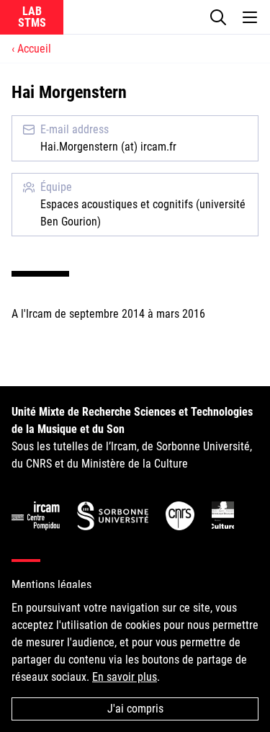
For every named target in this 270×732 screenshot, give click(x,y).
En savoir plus (124, 677)
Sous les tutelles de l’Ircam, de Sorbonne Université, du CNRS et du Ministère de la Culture (132, 437)
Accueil (34, 48)
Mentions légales (51, 585)
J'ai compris (135, 708)
